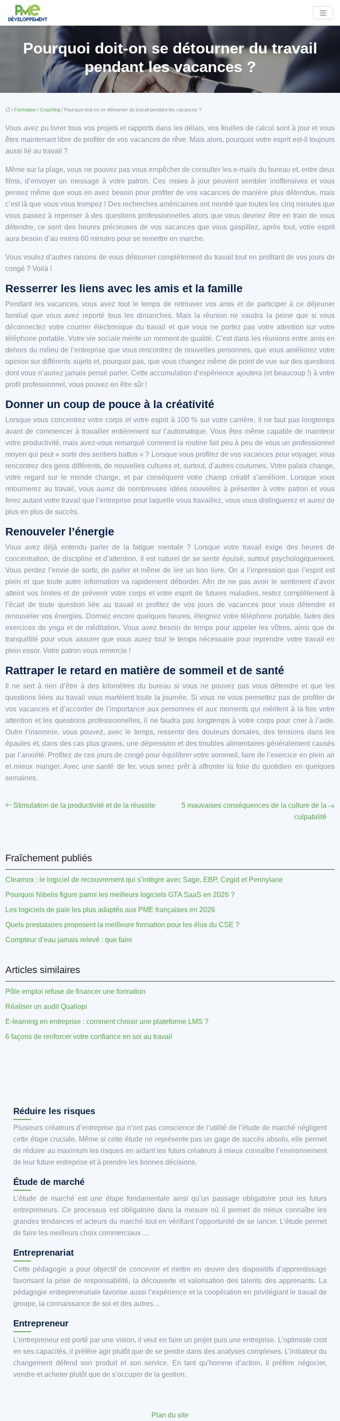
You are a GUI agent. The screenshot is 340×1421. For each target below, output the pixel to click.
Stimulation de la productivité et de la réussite (84, 805)
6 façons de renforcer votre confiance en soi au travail (88, 1036)
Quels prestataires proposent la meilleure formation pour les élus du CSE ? (122, 924)
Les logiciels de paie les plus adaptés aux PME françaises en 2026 (110, 909)
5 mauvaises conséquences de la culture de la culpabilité (254, 811)
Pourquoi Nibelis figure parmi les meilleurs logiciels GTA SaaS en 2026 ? (120, 894)
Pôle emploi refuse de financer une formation (75, 991)
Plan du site (170, 1415)
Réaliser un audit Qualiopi (46, 1006)
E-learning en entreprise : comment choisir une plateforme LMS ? (107, 1021)
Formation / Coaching (37, 109)
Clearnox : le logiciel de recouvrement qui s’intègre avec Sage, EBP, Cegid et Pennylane (144, 879)
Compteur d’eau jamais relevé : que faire (68, 940)
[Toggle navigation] (323, 13)
